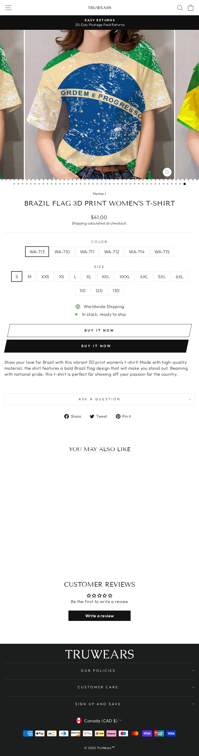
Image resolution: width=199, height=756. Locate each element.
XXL (106, 276)
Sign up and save (98, 704)
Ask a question (99, 399)
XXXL (124, 276)
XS (61, 276)
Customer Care (98, 687)
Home (98, 193)
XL (89, 276)
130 (115, 290)
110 (83, 290)
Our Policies (98, 670)
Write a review (99, 615)
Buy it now (96, 346)
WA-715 (161, 251)
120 (99, 290)
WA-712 (111, 251)
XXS (45, 276)
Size (99, 266)
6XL (179, 276)
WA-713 (37, 251)
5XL (162, 276)
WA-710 (62, 251)
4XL (144, 276)
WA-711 (87, 251)
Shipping (79, 223)
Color (99, 242)
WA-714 (136, 251)
